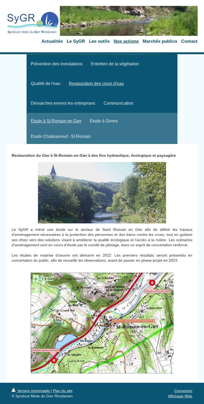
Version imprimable (33, 391)
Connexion (183, 391)
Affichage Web (180, 396)
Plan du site (63, 391)
